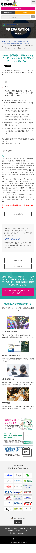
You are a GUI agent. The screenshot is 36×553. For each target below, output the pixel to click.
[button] (33, 2)
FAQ (27, 530)
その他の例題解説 (18, 214)
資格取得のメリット (25, 528)
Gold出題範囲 (18, 266)
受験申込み (18, 8)
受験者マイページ (8, 12)
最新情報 (7, 528)
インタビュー (19, 530)
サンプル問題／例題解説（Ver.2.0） (19, 41)
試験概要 (14, 528)
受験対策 (4, 41)
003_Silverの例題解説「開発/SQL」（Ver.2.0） (17, 43)
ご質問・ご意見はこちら (12, 239)
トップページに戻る (19, 518)
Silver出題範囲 (18, 260)
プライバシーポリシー (18, 539)
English (25, 12)
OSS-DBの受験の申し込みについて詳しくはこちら (18, 292)
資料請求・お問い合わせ (18, 533)
